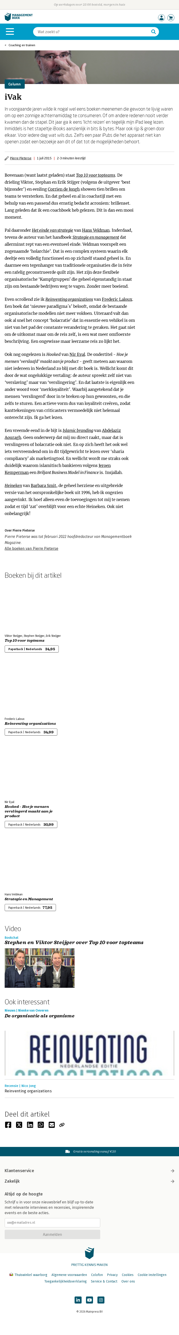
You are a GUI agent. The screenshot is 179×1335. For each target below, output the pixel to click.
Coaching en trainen (22, 45)
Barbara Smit (43, 485)
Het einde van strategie (52, 230)
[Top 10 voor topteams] (21, 605)
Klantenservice (19, 1170)
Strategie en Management (29, 899)
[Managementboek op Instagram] (100, 1299)
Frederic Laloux (117, 299)
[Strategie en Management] (21, 864)
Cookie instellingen (152, 1275)
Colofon (97, 1275)
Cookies (128, 1275)
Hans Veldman (96, 230)
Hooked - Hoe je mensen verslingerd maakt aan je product (29, 811)
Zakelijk (12, 1181)
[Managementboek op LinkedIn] (78, 1299)
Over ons (128, 1281)
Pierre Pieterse (20, 158)
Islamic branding (78, 430)
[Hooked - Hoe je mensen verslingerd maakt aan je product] (21, 771)
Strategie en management (95, 237)
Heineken (13, 485)
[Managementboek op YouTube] (89, 1299)
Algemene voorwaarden (69, 1275)
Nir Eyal (77, 354)
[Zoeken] (153, 31)
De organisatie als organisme (39, 1016)
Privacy (112, 1275)
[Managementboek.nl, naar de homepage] (19, 20)
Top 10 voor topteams (95, 175)
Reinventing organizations (69, 299)
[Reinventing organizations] (21, 688)
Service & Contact (104, 1281)
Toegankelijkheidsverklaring (65, 1281)
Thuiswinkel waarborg (31, 1275)
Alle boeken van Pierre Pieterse (31, 548)
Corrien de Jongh (64, 189)
